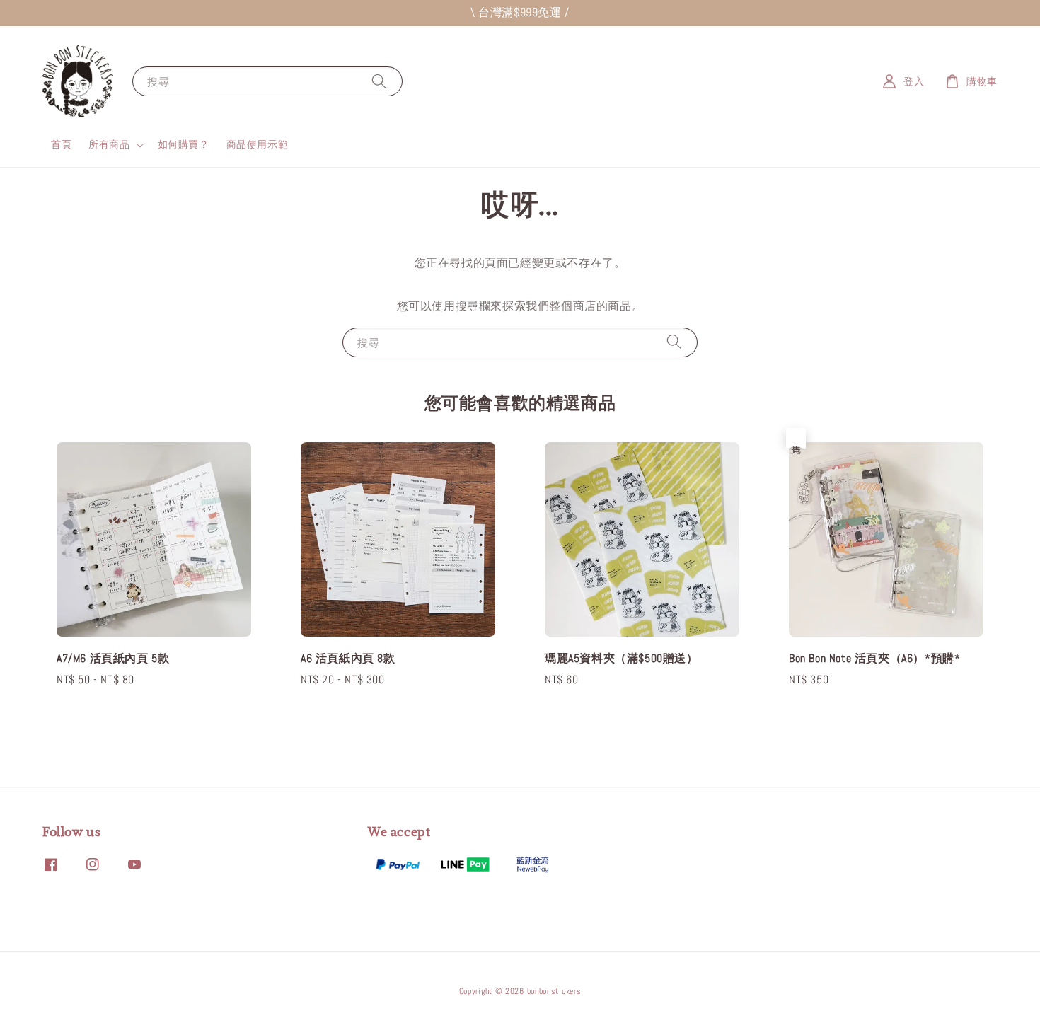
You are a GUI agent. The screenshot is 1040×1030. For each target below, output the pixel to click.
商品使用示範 (257, 144)
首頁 (61, 144)
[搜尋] (379, 81)
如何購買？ (183, 144)
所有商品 (108, 144)
